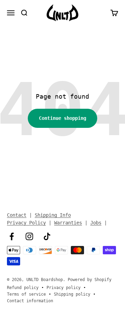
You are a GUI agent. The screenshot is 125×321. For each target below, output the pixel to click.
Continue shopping (62, 118)
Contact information (30, 300)
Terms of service (26, 294)
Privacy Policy (26, 222)
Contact (16, 215)
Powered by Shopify (89, 279)
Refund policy (23, 287)
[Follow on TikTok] (47, 236)
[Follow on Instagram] (29, 236)
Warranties (68, 222)
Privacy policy (64, 287)
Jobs (95, 222)
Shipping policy (72, 294)
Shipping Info (53, 215)
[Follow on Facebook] (11, 236)
